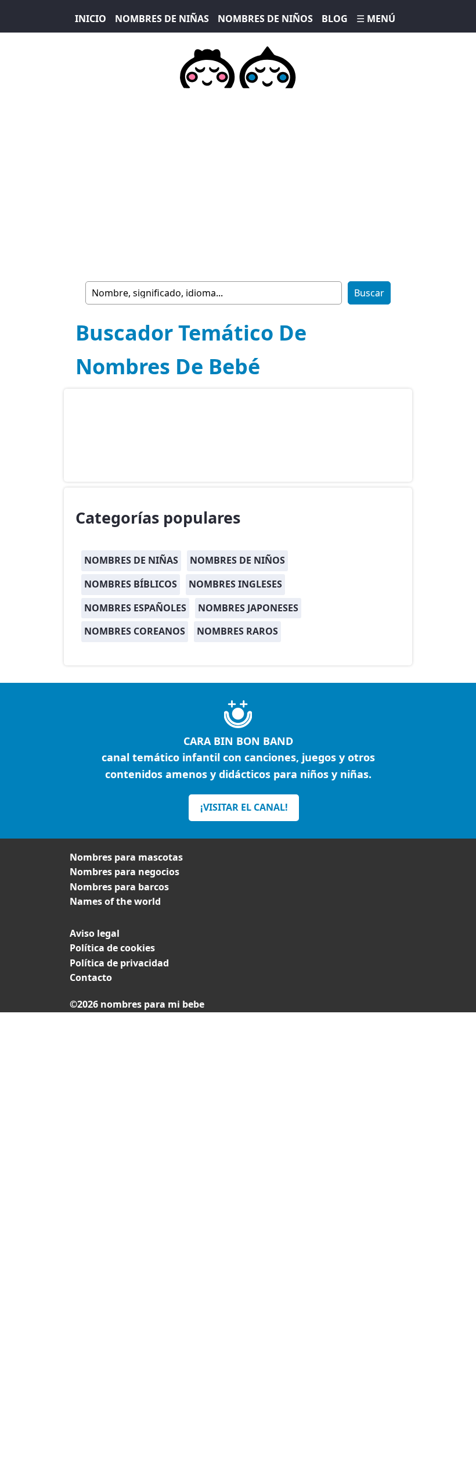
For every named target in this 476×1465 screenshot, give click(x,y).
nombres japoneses (248, 607)
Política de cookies (112, 947)
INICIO (90, 18)
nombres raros (237, 631)
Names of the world (115, 901)
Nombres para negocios (124, 871)
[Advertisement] (238, 182)
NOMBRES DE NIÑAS (162, 18)
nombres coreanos (134, 631)
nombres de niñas (131, 560)
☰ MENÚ (375, 18)
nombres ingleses (235, 584)
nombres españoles (135, 607)
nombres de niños (237, 560)
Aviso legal (95, 933)
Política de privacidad (119, 963)
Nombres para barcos (119, 886)
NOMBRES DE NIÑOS (265, 18)
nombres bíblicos (130, 584)
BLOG (335, 18)
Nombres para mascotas (126, 857)
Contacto (91, 977)
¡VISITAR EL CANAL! (244, 807)
